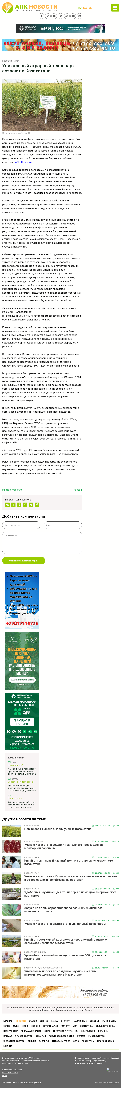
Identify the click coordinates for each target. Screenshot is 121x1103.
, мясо (42, 841)
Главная (8, 1021)
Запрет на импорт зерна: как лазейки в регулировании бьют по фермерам (20, 781)
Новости (7, 61)
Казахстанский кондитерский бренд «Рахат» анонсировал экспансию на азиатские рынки (20, 765)
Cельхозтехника (105, 1026)
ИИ (76, 1031)
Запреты (44, 1041)
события (40, 1036)
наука (54, 1021)
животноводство (13, 1041)
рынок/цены (109, 1021)
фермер (81, 1036)
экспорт (66, 1021)
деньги (31, 1041)
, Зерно (36, 952)
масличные (80, 1021)
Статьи (33, 1021)
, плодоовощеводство (50, 968)
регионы (103, 1031)
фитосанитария (61, 1041)
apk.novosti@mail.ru (32, 1082)
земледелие (88, 1031)
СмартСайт (113, 1082)
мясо (25, 1026)
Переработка (10, 1031)
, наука (15, 61)
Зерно (6, 1026)
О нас (4, 1075)
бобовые (94, 1021)
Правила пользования (12, 1069)
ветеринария (50, 1026)
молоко (35, 1026)
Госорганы (88, 1041)
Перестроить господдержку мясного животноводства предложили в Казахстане (21, 798)
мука (16, 1026)
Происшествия (106, 1041)
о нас (47, 1031)
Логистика (86, 1026)
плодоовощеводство (61, 1036)
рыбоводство (96, 1036)
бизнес (44, 1021)
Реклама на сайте (31, 1031)
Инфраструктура (62, 1031)
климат (7, 1036)
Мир (75, 1026)
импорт (65, 1026)
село (76, 1041)
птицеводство (23, 1036)
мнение (7, 1046)
